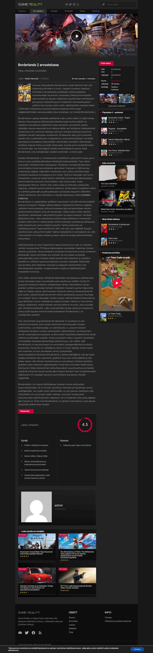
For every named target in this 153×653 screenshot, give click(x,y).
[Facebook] (33, 633)
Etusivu (22, 11)
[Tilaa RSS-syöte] (77, 4)
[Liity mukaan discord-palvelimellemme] (66, 4)
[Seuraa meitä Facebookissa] (74, 4)
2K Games (115, 84)
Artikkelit (69, 11)
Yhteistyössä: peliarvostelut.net (118, 621)
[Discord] (20, 633)
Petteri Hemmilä (31, 79)
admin (59, 505)
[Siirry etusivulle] (30, 4)
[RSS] (40, 633)
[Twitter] (27, 633)
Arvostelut (38, 11)
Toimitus (96, 11)
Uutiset (54, 11)
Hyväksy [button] (137, 649)
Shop (82, 11)
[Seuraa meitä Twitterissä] (70, 4)
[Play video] (76, 36)
